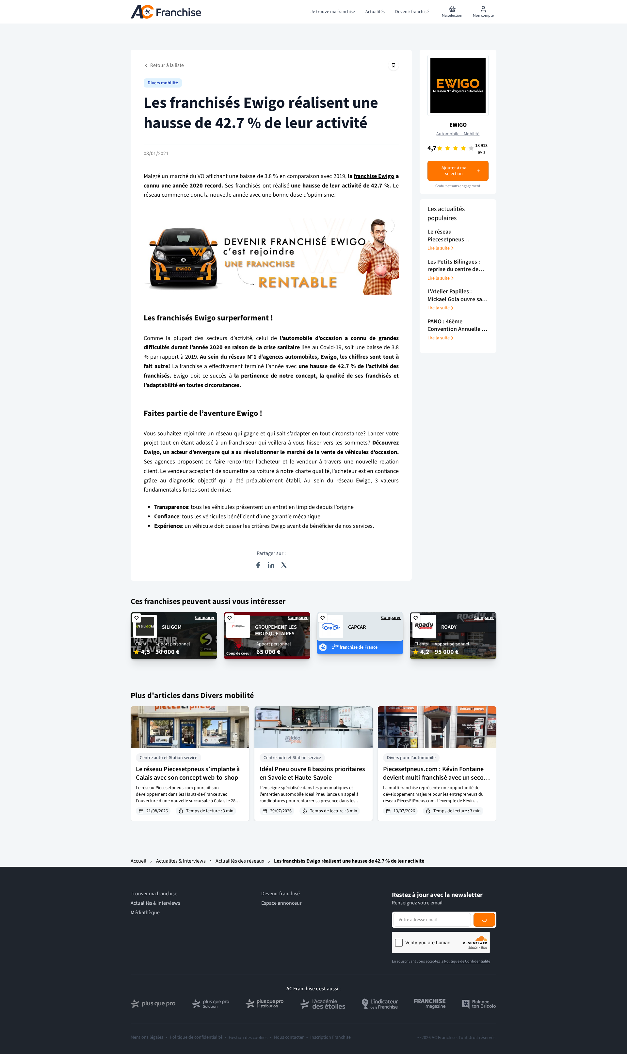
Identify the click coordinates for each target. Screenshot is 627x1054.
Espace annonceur (281, 903)
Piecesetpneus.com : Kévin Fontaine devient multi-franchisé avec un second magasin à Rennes (437, 778)
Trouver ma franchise (154, 893)
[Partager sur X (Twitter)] (284, 565)
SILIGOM (172, 627)
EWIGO (458, 125)
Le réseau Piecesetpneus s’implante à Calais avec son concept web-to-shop (188, 773)
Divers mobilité (163, 83)
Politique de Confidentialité (467, 961)
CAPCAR (357, 627)
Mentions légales (147, 1037)
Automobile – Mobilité (457, 134)
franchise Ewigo (374, 176)
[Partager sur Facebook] (258, 565)
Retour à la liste (167, 65)
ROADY (449, 627)
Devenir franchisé (280, 893)
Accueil (138, 861)
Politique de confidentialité (196, 1037)
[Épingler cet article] (393, 65)
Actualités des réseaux (240, 861)
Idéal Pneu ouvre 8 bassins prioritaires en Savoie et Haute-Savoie (312, 773)
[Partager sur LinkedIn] (271, 565)
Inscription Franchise (330, 1037)
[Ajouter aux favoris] (136, 618)
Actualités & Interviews (181, 861)
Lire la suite (438, 248)
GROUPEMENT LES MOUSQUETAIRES (276, 631)
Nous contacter (289, 1037)
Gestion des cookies (248, 1037)
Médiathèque (145, 912)
